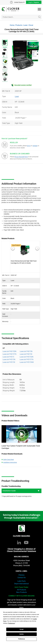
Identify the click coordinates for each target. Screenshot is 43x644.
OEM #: (4, 102)
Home (12, 25)
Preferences (21, 639)
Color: (4, 112)
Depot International (21, 584)
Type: (4, 96)
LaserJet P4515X (9, 362)
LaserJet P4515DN (26, 357)
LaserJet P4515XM (27, 362)
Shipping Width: (8, 385)
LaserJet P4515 (8, 357)
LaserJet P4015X (26, 354)
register (35, 145)
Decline (22, 634)
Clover (31, 25)
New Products (21, 592)
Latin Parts (21, 581)
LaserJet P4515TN (26, 359)
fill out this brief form (21, 157)
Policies (21, 575)
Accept (21, 629)
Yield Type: (6, 123)
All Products (21, 590)
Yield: (4, 118)
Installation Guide (9, 491)
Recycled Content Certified (23, 85)
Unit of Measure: (9, 380)
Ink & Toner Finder (21, 587)
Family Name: (7, 107)
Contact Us (22, 578)
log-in (29, 145)
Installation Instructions (10, 462)
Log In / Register (33, 2)
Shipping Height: (9, 388)
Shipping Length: (9, 382)
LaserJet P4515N (9, 359)
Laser (25, 25)
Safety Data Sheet (8, 459)
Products (18, 25)
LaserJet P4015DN (9, 351)
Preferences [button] (11, 623)
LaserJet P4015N (26, 351)
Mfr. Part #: (6, 91)
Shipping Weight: (9, 391)
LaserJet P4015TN (9, 354)
